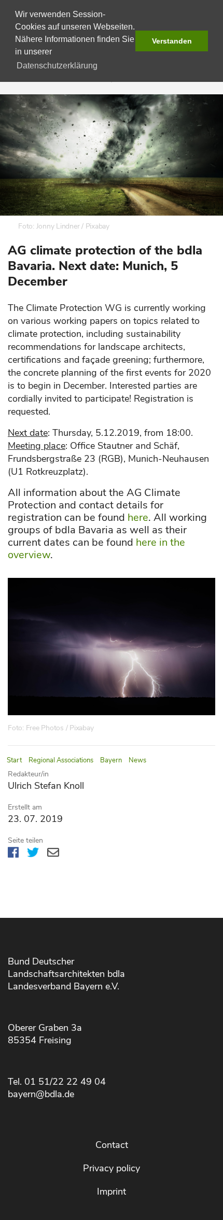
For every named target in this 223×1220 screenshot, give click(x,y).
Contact (111, 1145)
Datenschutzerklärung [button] (57, 65)
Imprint (111, 1191)
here (138, 517)
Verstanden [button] (172, 41)
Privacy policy (111, 1168)
